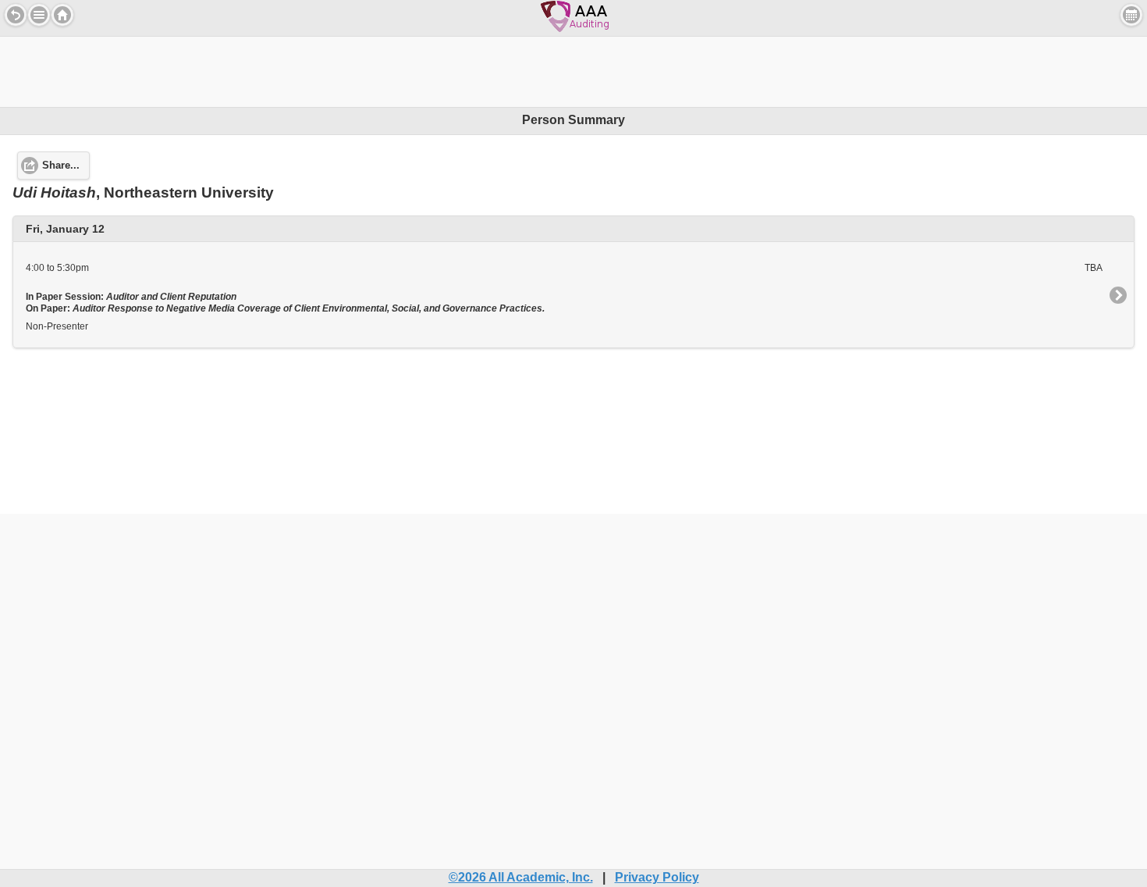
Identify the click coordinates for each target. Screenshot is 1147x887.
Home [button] (62, 15)
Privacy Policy (657, 877)
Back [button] (15, 15)
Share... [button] (61, 165)
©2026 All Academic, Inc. (521, 877)
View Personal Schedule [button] (1131, 15)
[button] (39, 15)
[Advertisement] (573, 72)
